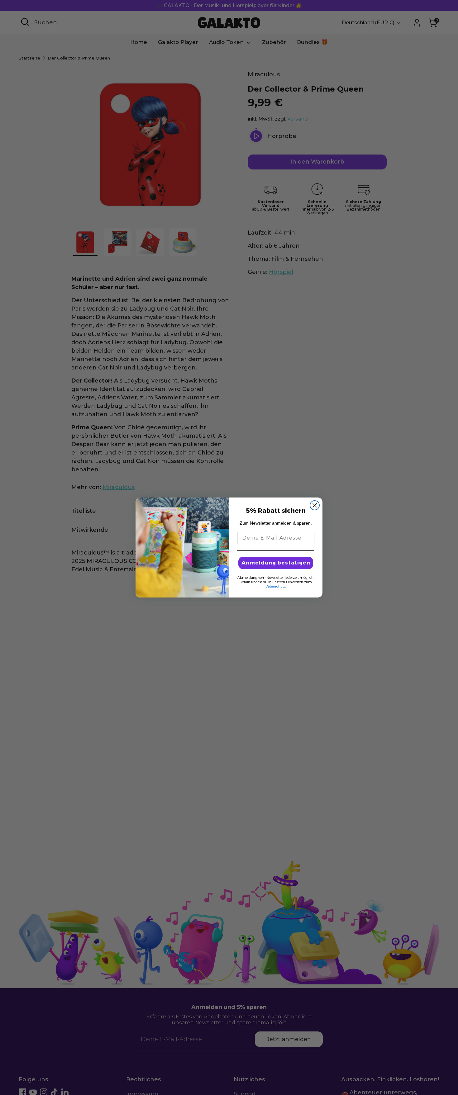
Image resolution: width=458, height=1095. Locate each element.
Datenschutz (275, 586)
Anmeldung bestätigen (275, 563)
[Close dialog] (314, 505)
